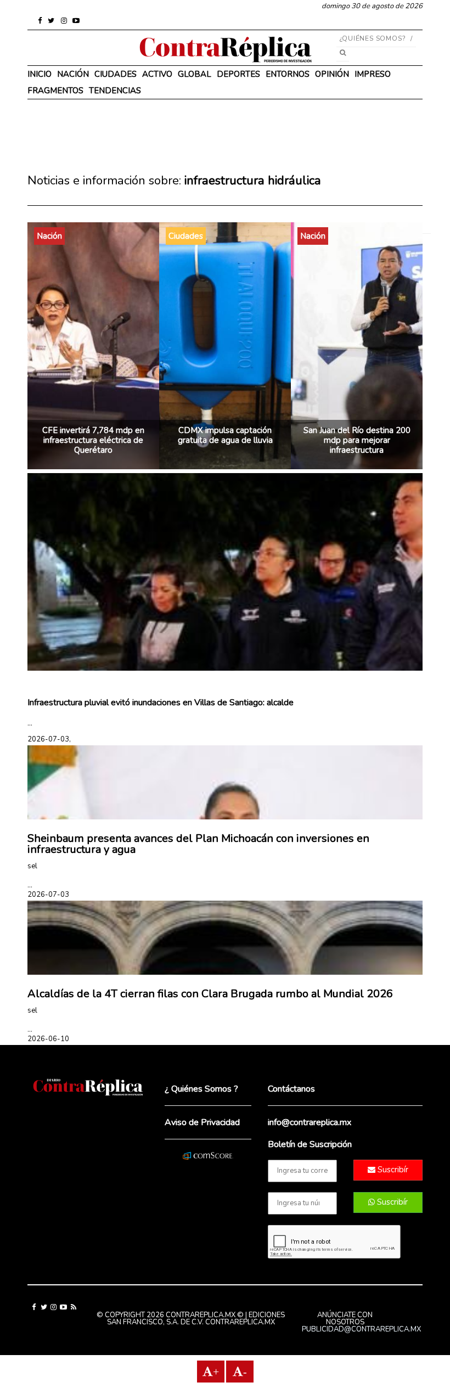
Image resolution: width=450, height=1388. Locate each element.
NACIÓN (73, 74)
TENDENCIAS (115, 90)
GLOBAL (194, 74)
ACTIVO (157, 74)
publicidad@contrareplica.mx (361, 1329)
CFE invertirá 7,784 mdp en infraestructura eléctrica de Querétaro (93, 440)
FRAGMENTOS (55, 90)
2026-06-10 (48, 1039)
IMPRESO (373, 74)
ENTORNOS (288, 74)
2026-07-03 (48, 895)
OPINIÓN (332, 74)
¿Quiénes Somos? (373, 38)
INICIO (39, 74)
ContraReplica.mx (240, 1322)
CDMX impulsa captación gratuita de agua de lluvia (225, 435)
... (29, 723)
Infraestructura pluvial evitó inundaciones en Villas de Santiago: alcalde (160, 702)
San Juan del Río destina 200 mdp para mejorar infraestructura (356, 440)
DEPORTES (238, 74)
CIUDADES (115, 74)
